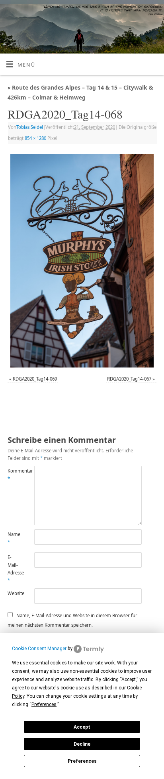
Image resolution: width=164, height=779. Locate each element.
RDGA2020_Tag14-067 (129, 379)
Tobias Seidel (29, 127)
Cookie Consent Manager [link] (39, 648)
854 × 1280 (35, 138)
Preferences (82, 761)
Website (14, 593)
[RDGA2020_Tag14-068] (82, 260)
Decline (82, 744)
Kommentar (14, 474)
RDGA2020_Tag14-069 (35, 379)
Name (14, 538)
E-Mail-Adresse (14, 568)
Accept (82, 727)
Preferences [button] (44, 704)
